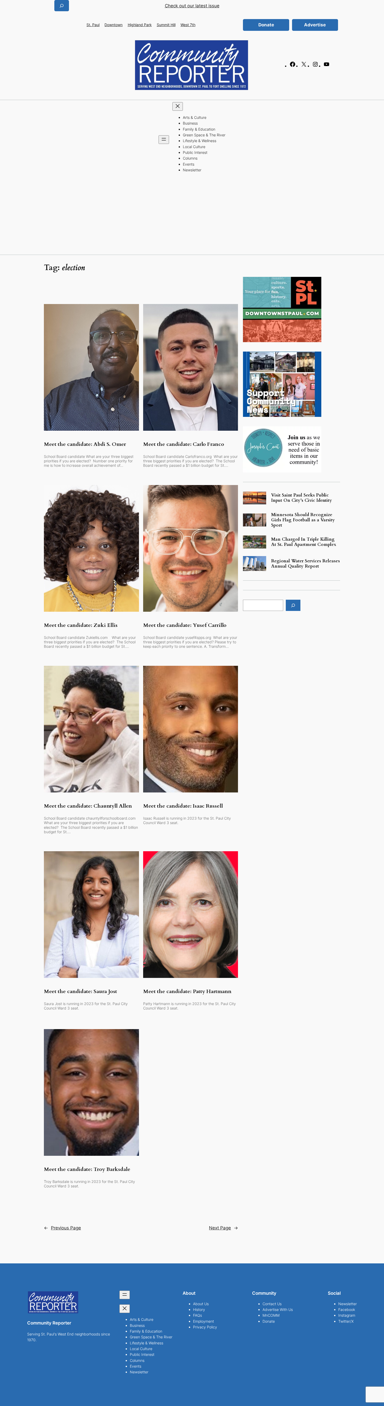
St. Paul (93, 24)
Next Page (223, 1227)
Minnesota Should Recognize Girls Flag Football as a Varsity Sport (303, 520)
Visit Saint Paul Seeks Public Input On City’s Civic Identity (301, 498)
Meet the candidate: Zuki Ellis (81, 625)
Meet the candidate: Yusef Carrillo (184, 625)
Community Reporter (49, 1323)
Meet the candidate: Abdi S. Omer (85, 444)
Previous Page (62, 1227)
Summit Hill (166, 24)
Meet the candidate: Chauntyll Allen (88, 806)
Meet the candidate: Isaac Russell (183, 806)
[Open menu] (164, 139)
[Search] (293, 605)
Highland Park (140, 24)
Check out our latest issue (192, 5)
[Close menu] (177, 106)
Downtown (113, 24)
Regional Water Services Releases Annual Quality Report (305, 563)
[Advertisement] (192, 215)
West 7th (188, 24)
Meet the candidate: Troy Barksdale (87, 1169)
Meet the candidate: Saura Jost (80, 991)
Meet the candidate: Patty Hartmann (187, 991)
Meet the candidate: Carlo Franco (183, 444)
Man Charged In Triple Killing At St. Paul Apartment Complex (303, 542)
